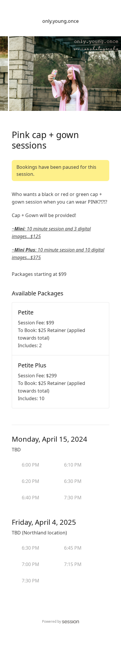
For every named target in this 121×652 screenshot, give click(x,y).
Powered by (51, 621)
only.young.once (60, 21)
